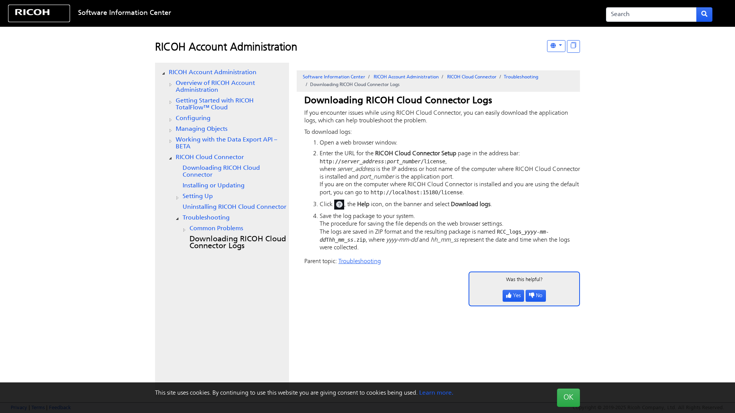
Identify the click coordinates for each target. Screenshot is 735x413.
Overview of (215, 86)
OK (568, 398)
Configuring (193, 118)
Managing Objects (201, 129)
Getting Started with (215, 104)
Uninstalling (234, 207)
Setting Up (198, 196)
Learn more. (436, 393)
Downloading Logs (237, 243)
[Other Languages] (556, 46)
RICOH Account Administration (226, 47)
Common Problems (216, 229)
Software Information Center (124, 13)
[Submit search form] (704, 14)
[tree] (222, 159)
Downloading (221, 171)
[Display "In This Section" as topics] (573, 46)
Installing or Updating (214, 186)
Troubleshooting (206, 218)
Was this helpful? (524, 279)
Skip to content (335, 13)
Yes (517, 296)
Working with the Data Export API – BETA (226, 143)
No (539, 296)
